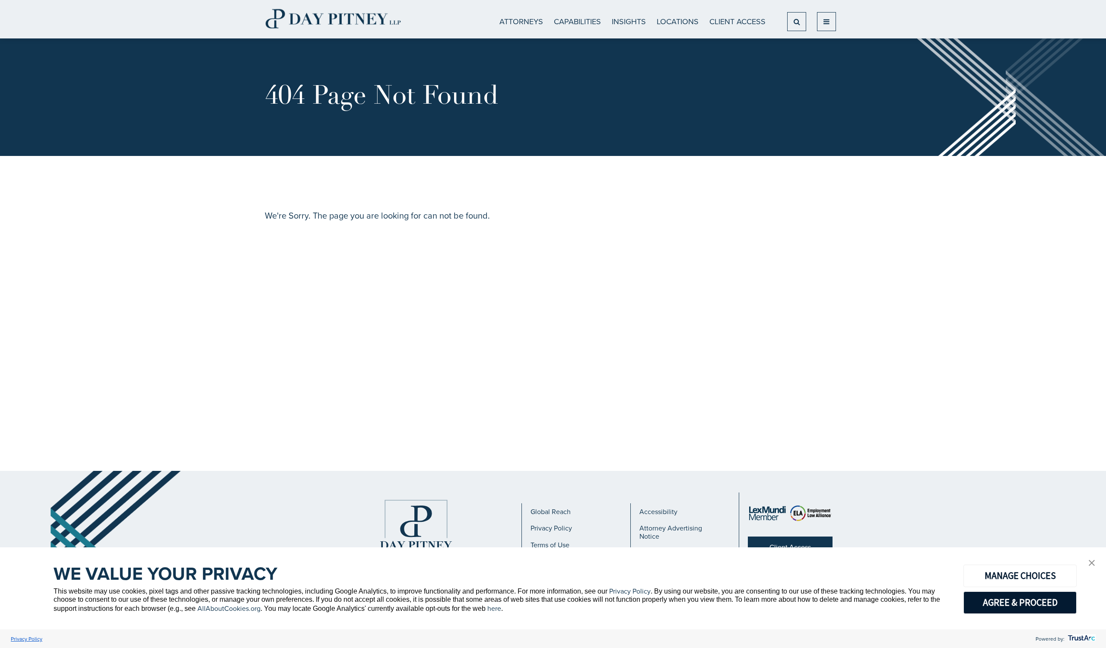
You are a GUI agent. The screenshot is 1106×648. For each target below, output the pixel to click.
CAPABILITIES (577, 21)
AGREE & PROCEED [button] (1020, 602)
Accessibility (658, 511)
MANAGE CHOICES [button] (1020, 575)
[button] (1091, 563)
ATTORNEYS (521, 21)
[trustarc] (1081, 639)
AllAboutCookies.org (229, 608)
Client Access (737, 21)
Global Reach (551, 511)
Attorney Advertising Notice (670, 531)
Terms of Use (550, 545)
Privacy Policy (551, 528)
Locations (678, 21)
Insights (629, 21)
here (494, 608)
